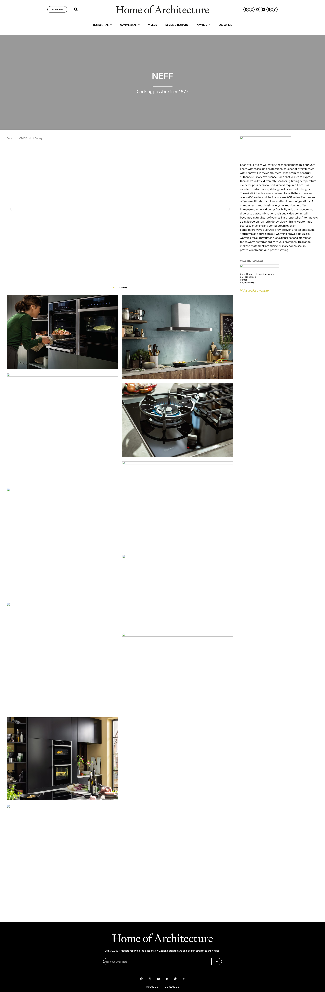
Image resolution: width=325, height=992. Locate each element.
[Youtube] (257, 9)
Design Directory (176, 24)
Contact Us (172, 986)
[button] (75, 9)
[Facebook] (246, 9)
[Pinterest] (269, 9)
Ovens (123, 287)
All (115, 287)
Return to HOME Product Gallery (24, 138)
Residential (101, 24)
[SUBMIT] (217, 961)
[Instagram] (252, 9)
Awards (202, 24)
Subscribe (225, 24)
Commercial (128, 24)
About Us (152, 986)
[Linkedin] (263, 9)
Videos (152, 24)
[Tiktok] (275, 9)
